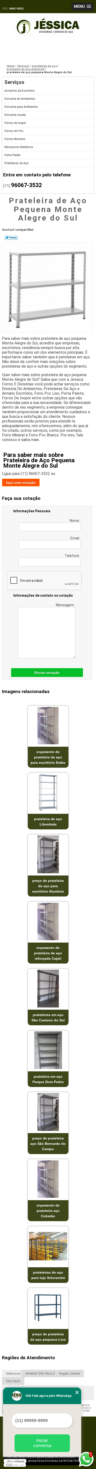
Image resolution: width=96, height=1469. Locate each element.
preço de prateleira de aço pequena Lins (48, 1336)
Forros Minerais (14, 139)
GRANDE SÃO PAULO (40, 1373)
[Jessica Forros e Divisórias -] (48, 24)
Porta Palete (12, 155)
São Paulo (13, 1381)
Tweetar (11, 237)
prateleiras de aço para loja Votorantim (48, 1275)
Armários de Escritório (19, 90)
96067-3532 (16, 8)
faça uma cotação (21, 482)
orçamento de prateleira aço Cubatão (48, 1210)
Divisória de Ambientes (19, 99)
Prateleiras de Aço (16, 163)
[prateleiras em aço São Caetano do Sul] (48, 988)
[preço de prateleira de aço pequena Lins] (48, 1308)
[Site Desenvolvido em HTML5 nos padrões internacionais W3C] (15, 1465)
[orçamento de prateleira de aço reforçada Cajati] (48, 921)
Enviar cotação (47, 672)
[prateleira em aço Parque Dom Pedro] (48, 1050)
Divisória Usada (15, 115)
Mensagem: (65, 605)
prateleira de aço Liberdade (48, 821)
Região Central (69, 1373)
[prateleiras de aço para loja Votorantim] (48, 1246)
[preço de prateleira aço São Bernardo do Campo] (48, 1112)
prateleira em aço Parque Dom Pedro (48, 1079)
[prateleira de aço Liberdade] (48, 793)
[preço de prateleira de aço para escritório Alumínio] (48, 854)
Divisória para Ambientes (21, 107)
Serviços (14, 82)
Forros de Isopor (15, 123)
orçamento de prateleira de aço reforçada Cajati (48, 953)
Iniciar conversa (42, 1443)
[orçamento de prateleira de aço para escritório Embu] (48, 725)
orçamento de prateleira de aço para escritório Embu (48, 757)
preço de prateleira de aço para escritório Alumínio (48, 886)
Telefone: (72, 556)
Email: (75, 538)
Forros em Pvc (13, 131)
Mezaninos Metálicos (18, 147)
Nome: (75, 521)
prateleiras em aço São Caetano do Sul (48, 1017)
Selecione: (13, 1373)
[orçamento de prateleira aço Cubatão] (48, 1179)
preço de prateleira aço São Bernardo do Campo (48, 1143)
